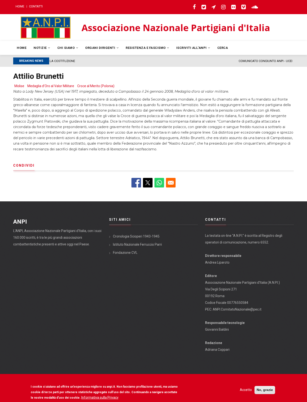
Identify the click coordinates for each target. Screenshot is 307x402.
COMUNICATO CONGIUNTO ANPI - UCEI (97, 61)
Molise (19, 86)
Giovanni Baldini (217, 329)
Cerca (222, 48)
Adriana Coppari (217, 349)
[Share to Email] (171, 182)
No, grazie (265, 390)
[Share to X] (148, 182)
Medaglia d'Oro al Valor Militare (50, 86)
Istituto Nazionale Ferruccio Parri (137, 244)
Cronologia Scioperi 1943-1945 (136, 236)
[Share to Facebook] (136, 182)
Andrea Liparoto (217, 262)
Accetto (246, 390)
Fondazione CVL (125, 253)
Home (20, 6)
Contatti (36, 6)
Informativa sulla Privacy (99, 397)
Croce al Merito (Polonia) (95, 86)
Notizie (40, 48)
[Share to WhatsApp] (159, 182)
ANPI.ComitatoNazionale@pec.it (237, 309)
